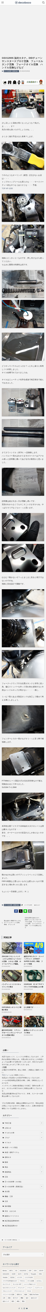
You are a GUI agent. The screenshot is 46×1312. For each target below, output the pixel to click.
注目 (6, 1201)
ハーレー (29, 1287)
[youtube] (27, 1308)
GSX (35, 1270)
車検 (18, 1301)
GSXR (13, 1274)
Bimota (5, 1270)
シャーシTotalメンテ (30, 1284)
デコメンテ (21, 1287)
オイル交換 (30, 1281)
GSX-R (41, 1270)
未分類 (7, 1191)
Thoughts (33, 1274)
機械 (22, 1298)
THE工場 (8, 1123)
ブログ (7, 1138)
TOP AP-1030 (7, 188)
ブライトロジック (19, 1291)
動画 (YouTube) (34, 1294)
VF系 (40, 1274)
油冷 (27, 1298)
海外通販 (8, 1206)
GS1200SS (23, 1270)
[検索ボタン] (43, 2)
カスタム (39, 1281)
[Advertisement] (23, 29)
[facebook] (19, 1308)
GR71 (11, 1270)
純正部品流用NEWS (12, 1221)
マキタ (29, 1291)
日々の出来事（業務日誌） (11, 71)
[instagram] (24, 1308)
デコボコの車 (9, 1133)
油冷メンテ (6, 1301)
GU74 (19, 1274)
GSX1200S (6, 1274)
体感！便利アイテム (12, 1152)
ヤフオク (8, 1142)
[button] (16, 911)
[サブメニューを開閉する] (41, 1123)
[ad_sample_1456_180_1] (23, 84)
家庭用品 (8, 1172)
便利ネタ (8, 1157)
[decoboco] (23, 2)
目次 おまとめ (10, 1211)
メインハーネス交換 (8, 1294)
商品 (6, 1167)
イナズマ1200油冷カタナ (10, 1281)
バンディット (38, 1287)
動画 (6, 1162)
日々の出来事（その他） (13, 1182)
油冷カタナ (37, 905)
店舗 (9, 1298)
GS (16, 1270)
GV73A (26, 1274)
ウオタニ (22, 1281)
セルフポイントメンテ (9, 1287)
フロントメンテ (7, 1291)
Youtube (5, 1277)
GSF (30, 1270)
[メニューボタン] (2, 2)
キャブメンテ (6, 1284)
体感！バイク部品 (11, 1147)
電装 (23, 1301)
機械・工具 (9, 1196)
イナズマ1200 (28, 905)
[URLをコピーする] (30, 911)
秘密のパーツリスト (12, 1216)
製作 (13, 1301)
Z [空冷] (12, 1277)
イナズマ (19, 1277)
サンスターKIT (17, 1284)
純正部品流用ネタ (11, 1226)
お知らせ (8, 1128)
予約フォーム (6, 1075)
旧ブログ (15, 1298)
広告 (6, 1177)
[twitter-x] (22, 1308)
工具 (4, 1298)
